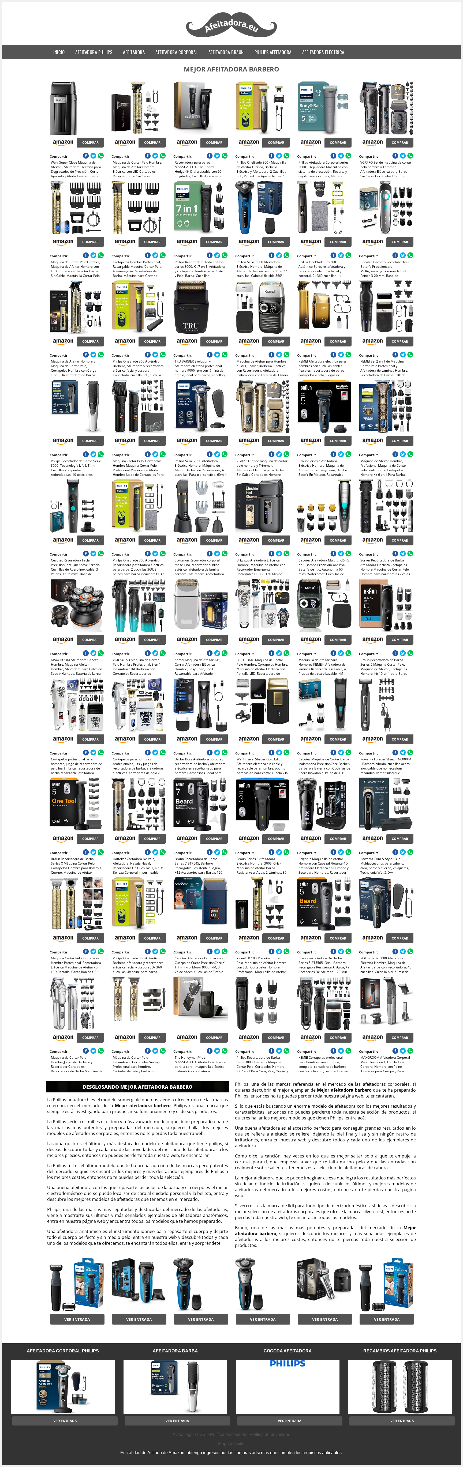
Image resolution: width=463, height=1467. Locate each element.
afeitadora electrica (323, 52)
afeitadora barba (175, 1351)
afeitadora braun (226, 52)
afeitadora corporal (176, 52)
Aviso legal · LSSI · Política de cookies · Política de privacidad (231, 1434)
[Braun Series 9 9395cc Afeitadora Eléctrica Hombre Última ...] (324, 1284)
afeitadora (134, 52)
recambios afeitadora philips (400, 1351)
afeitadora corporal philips (63, 1351)
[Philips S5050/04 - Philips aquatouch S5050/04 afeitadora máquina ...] (200, 1284)
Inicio (59, 52)
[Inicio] (231, 38)
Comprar (90, 142)
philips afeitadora (273, 52)
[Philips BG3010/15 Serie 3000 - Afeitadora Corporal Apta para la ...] (77, 1284)
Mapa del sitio (231, 1443)
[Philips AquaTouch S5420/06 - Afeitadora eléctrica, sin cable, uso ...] (262, 1284)
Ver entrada (77, 1319)
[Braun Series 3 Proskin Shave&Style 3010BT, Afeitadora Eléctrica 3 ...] (138, 1284)
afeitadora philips (93, 52)
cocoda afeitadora (288, 1351)
